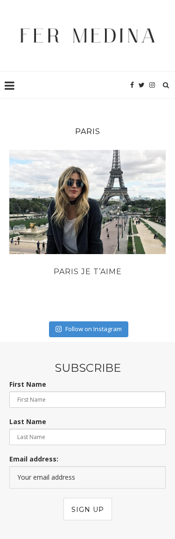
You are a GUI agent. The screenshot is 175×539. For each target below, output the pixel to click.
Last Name (27, 421)
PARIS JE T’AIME (88, 271)
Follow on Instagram (93, 329)
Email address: (33, 458)
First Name (27, 384)
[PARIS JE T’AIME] (87, 202)
